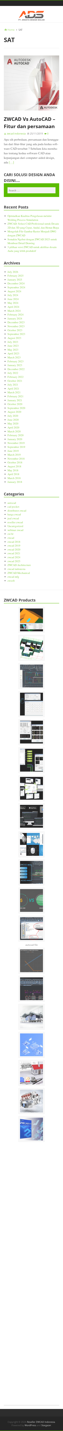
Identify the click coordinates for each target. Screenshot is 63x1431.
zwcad (10, 538)
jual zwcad (13, 518)
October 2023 (14, 330)
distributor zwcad (16, 510)
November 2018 (16, 458)
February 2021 (15, 396)
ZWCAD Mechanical (18, 573)
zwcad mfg (13, 576)
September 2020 (16, 408)
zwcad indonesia (16, 569)
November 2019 (16, 443)
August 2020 (14, 412)
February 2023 (15, 361)
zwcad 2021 (13, 553)
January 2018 (14, 482)
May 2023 (12, 349)
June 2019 (13, 451)
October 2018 (14, 462)
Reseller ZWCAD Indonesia (41, 1421)
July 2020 (12, 415)
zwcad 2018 (13, 541)
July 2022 (12, 373)
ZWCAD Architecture (19, 565)
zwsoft (11, 580)
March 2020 (14, 431)
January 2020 (14, 439)
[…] (11, 162)
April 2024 (13, 307)
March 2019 (14, 454)
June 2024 (13, 299)
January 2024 (14, 318)
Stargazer (46, 1425)
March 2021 (14, 392)
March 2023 (14, 357)
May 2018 (12, 470)
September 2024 (16, 287)
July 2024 (12, 295)
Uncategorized (15, 526)
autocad (11, 503)
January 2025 (14, 279)
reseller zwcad (15, 522)
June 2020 (13, 419)
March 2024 (14, 310)
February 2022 (15, 377)
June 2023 (13, 345)
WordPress (30, 1425)
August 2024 (14, 291)
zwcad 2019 (13, 545)
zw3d (10, 534)
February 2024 (15, 314)
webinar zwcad (15, 530)
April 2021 (13, 388)
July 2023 (12, 342)
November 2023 (16, 326)
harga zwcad (14, 514)
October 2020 (14, 404)
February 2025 (15, 275)
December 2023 (16, 322)
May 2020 (12, 423)
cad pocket (13, 506)
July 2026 (12, 272)
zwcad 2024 (13, 557)
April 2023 (13, 353)
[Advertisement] (31, 1278)
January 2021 (14, 400)
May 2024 (12, 303)
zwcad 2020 (13, 549)
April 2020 (13, 427)
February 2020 (15, 435)
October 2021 (14, 381)
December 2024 (16, 283)
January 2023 (14, 365)
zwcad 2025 (13, 561)
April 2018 (13, 474)
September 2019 (16, 447)
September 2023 (16, 334)
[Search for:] (31, 190)
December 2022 (16, 369)
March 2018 (14, 478)
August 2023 (14, 338)
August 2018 (14, 466)
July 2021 (12, 384)
